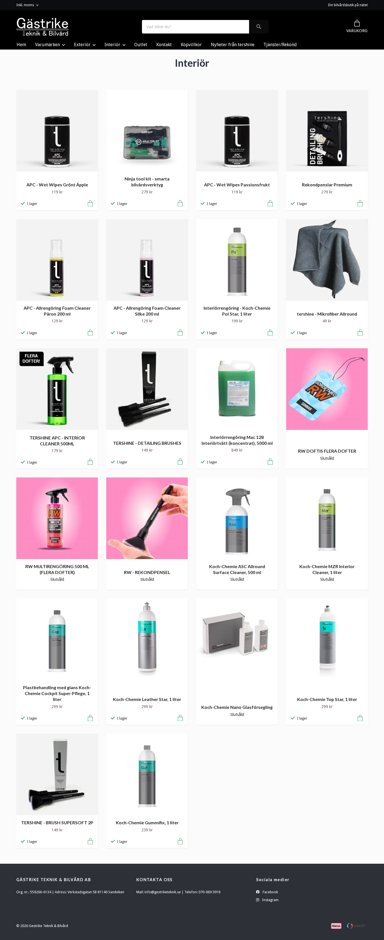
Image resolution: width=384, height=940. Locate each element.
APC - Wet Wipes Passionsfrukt (237, 184)
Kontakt (164, 44)
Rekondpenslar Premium (327, 184)
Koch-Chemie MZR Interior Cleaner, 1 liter (326, 569)
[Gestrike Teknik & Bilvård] (43, 26)
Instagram (270, 900)
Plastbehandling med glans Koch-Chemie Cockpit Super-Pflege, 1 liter (57, 693)
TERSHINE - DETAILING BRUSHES (147, 443)
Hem (21, 44)
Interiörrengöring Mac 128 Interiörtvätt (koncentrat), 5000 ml (237, 440)
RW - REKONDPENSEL (147, 572)
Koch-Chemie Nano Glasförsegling (237, 707)
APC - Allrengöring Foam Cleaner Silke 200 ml (147, 310)
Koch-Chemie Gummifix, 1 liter (147, 822)
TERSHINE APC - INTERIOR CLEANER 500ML (57, 440)
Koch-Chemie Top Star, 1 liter (327, 699)
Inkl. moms (25, 5)
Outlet (140, 44)
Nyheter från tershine (232, 44)
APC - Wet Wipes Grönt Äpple (57, 184)
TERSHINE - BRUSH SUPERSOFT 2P (57, 822)
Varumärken (47, 44)
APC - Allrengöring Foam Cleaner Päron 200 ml (57, 310)
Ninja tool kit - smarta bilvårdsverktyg (147, 181)
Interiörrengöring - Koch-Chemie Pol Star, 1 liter (237, 310)
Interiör (112, 44)
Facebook (270, 892)
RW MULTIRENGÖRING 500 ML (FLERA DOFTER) (57, 569)
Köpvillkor (191, 44)
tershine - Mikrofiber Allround (327, 313)
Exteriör (82, 44)
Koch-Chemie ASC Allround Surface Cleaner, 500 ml (237, 569)
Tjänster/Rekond (280, 44)
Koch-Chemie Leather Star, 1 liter (147, 699)
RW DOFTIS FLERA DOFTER (327, 451)
